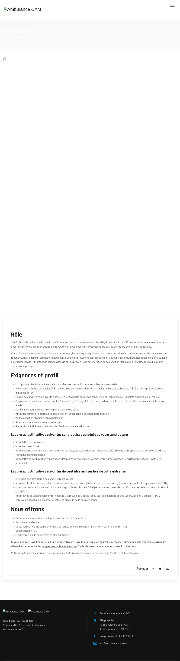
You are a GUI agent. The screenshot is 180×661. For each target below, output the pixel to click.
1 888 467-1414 (116, 636)
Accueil (7, 38)
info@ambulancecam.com (114, 643)
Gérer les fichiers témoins (32, 625)
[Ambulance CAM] (22, 9)
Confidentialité (10, 625)
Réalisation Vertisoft (13, 629)
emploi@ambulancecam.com (59, 546)
